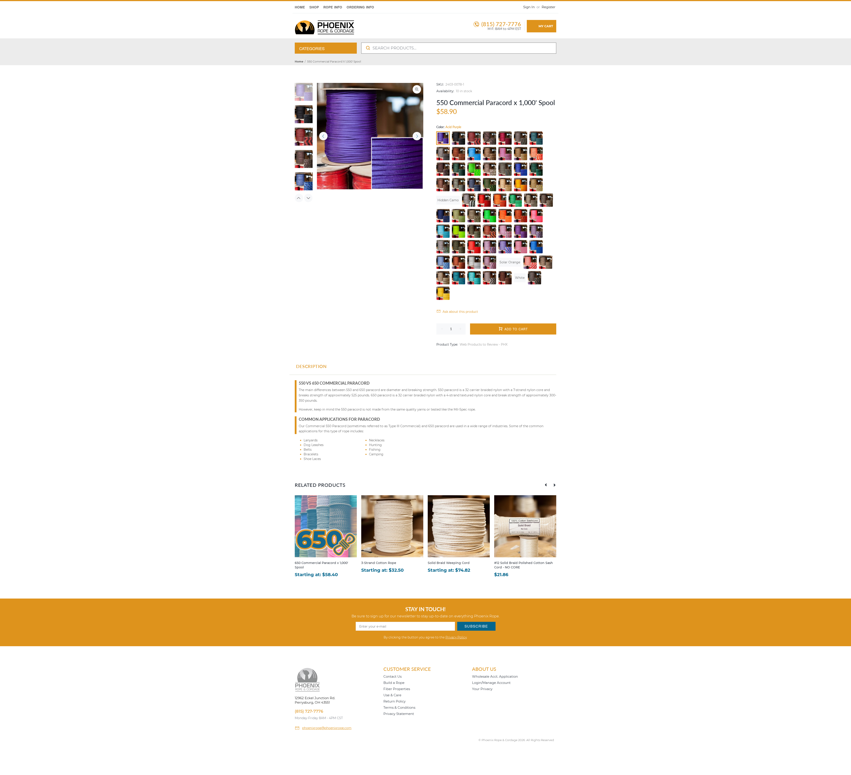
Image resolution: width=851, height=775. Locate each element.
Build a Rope (393, 683)
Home (299, 61)
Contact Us (392, 676)
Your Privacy (482, 689)
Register (548, 7)
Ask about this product (460, 312)
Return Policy (394, 701)
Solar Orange (510, 262)
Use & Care (392, 695)
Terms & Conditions (399, 707)
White (520, 278)
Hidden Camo (448, 200)
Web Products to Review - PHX (483, 344)
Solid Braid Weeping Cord (449, 563)
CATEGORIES (312, 48)
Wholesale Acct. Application (495, 676)
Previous (323, 136)
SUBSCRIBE (476, 626)
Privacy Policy (456, 637)
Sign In (529, 7)
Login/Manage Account (491, 683)
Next (417, 136)
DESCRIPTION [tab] (311, 366)
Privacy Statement (398, 714)
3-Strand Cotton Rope (378, 563)
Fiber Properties (396, 689)
